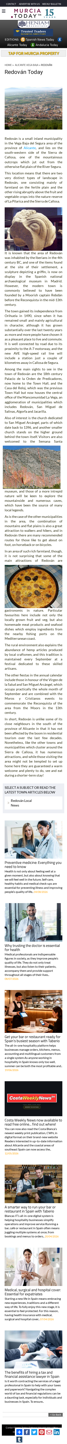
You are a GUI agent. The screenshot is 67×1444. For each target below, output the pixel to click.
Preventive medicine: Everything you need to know (33, 864)
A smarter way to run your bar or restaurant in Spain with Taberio (30, 1209)
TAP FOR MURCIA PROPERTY (33, 53)
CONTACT (11, 4)
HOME (8, 65)
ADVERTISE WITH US (29, 4)
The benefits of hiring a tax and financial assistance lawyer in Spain (32, 1374)
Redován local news (21, 802)
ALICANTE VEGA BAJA (26, 65)
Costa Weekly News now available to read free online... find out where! (33, 1122)
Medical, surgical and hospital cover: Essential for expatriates (33, 1292)
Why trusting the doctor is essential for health (32, 947)
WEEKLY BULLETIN (51, 4)
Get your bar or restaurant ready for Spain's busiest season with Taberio (32, 1039)
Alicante (30, 148)
